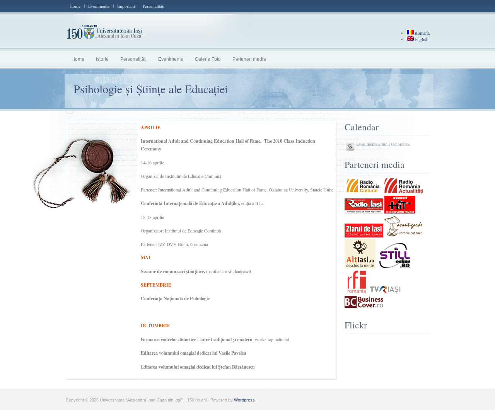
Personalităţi (153, 6)
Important (126, 6)
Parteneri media (249, 59)
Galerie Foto (208, 59)
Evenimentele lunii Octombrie (383, 144)
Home (75, 6)
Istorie (102, 59)
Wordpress (244, 400)
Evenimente (98, 6)
